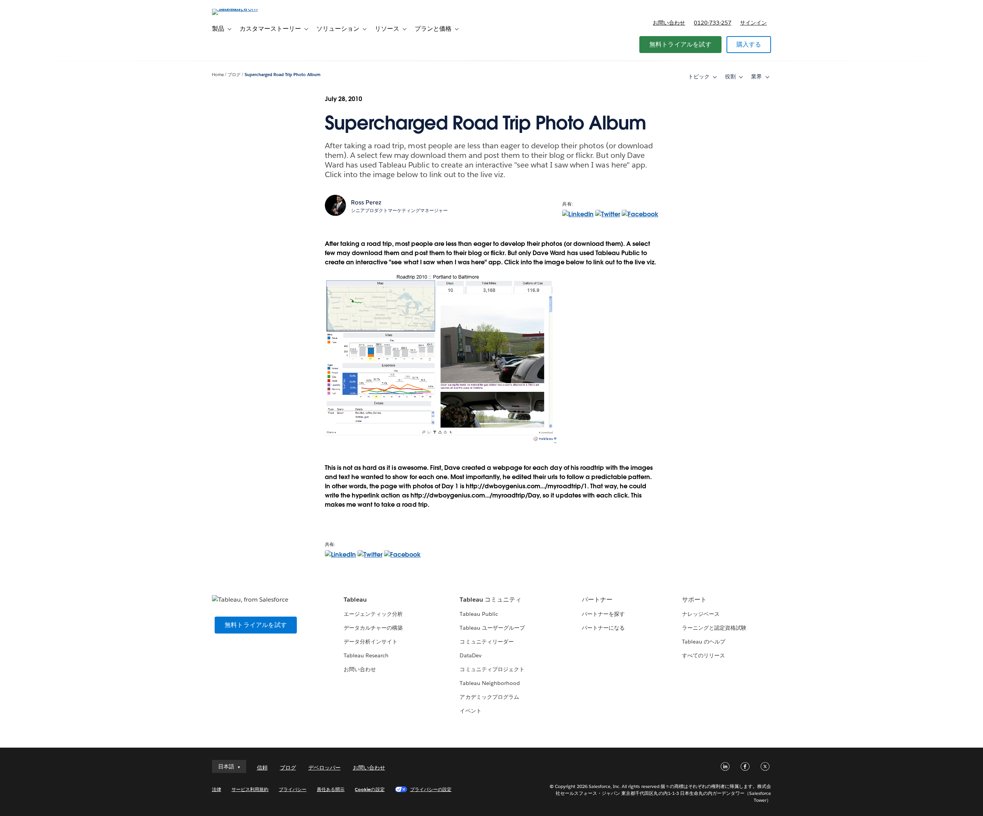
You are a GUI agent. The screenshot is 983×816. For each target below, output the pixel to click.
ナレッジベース (701, 613)
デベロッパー (324, 767)
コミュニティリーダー (486, 641)
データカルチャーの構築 (373, 627)
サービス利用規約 (250, 789)
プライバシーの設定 (431, 789)
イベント (470, 710)
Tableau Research (366, 655)
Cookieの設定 (369, 789)
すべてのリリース (703, 655)
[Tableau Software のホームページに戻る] (244, 9)
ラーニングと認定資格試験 (714, 627)
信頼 (262, 767)
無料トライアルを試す (680, 44)
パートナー (597, 599)
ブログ (234, 75)
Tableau (355, 599)
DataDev (470, 655)
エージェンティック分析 (373, 613)
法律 (216, 789)
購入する (748, 44)
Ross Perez (366, 202)
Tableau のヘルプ (703, 641)
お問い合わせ (669, 22)
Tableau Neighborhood (490, 683)
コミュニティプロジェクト (492, 669)
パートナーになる (603, 627)
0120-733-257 (712, 22)
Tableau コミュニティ (490, 599)
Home (218, 75)
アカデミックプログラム (489, 696)
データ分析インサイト (370, 641)
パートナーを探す (603, 613)
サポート (694, 599)
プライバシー (292, 789)
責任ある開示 (330, 789)
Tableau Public (479, 613)
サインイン (753, 22)
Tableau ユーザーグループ (492, 627)
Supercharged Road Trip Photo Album (283, 75)
